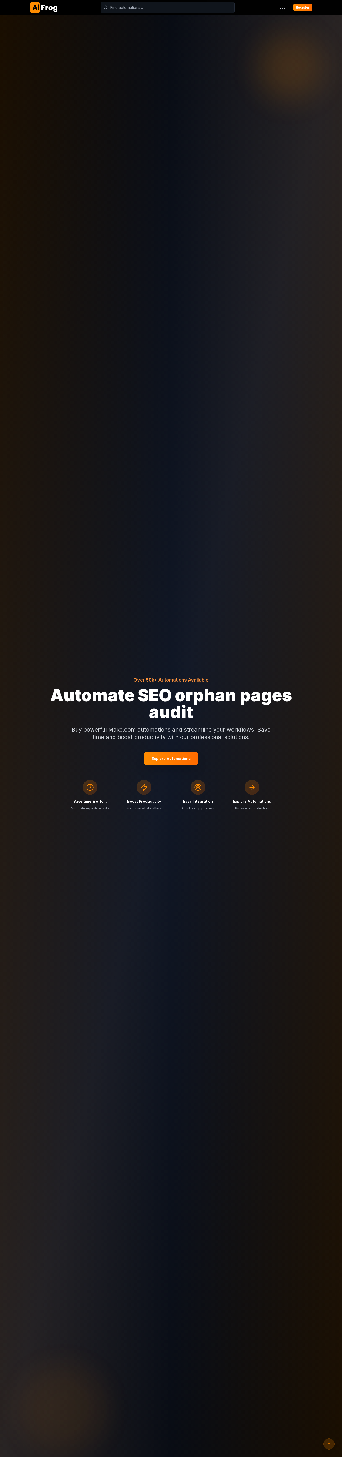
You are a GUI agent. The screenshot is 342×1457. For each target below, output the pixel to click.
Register (303, 7)
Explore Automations (171, 758)
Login (283, 7)
